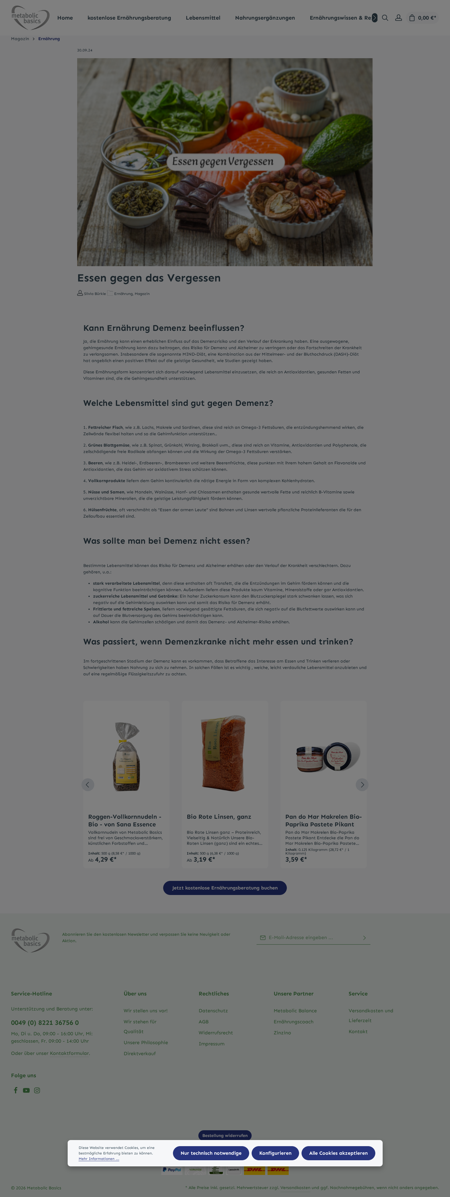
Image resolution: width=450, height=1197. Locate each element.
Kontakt (358, 1031)
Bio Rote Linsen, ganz (219, 816)
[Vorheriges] (87, 784)
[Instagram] (37, 1092)
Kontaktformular (69, 1053)
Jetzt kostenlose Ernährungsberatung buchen (225, 888)
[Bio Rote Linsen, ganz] (225, 757)
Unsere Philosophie (146, 1042)
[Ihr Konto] (398, 18)
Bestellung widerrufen (225, 1135)
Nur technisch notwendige (211, 1153)
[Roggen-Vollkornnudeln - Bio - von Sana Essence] (126, 757)
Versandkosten (295, 1187)
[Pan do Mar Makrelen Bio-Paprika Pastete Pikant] (323, 757)
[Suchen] (385, 18)
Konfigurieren (275, 1153)
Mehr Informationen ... (99, 1159)
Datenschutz (213, 1011)
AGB (203, 1022)
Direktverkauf (140, 1053)
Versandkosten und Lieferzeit (371, 1015)
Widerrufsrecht (216, 1033)
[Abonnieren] (364, 938)
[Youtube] (27, 1092)
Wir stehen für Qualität (140, 1026)
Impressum (211, 1044)
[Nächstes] (375, 18)
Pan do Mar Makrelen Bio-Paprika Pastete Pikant (323, 820)
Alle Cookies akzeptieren (338, 1153)
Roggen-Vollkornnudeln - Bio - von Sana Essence (124, 820)
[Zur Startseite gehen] (30, 17)
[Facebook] (16, 1092)
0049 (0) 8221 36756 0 (45, 1022)
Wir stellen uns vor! (146, 1011)
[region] (225, 785)
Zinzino (282, 1033)
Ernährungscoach (293, 1022)
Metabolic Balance (295, 1011)
